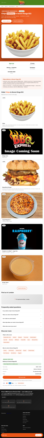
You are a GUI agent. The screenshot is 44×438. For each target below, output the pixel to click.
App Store (4, 397)
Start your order (22, 377)
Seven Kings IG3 (12, 6)
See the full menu (22, 288)
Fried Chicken (11, 350)
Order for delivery (6, 21)
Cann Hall (5, 339)
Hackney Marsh (6, 342)
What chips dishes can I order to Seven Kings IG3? (13, 322)
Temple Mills (23, 339)
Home (2, 6)
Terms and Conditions (27, 427)
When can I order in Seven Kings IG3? (10, 314)
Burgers (24, 350)
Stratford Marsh (33, 337)
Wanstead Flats (34, 339)
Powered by (3, 413)
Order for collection (18, 21)
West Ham (11, 339)
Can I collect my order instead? (9, 318)
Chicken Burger (31, 350)
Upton (29, 339)
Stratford (14, 337)
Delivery (6, 6)
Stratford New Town (7, 337)
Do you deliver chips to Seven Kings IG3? (11, 310)
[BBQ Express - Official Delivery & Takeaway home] (22, 2)
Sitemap (24, 429)
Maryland (20, 337)
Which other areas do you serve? (9, 326)
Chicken (5, 350)
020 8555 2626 (11, 71)
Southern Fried (18, 350)
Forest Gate (26, 337)
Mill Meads (17, 339)
